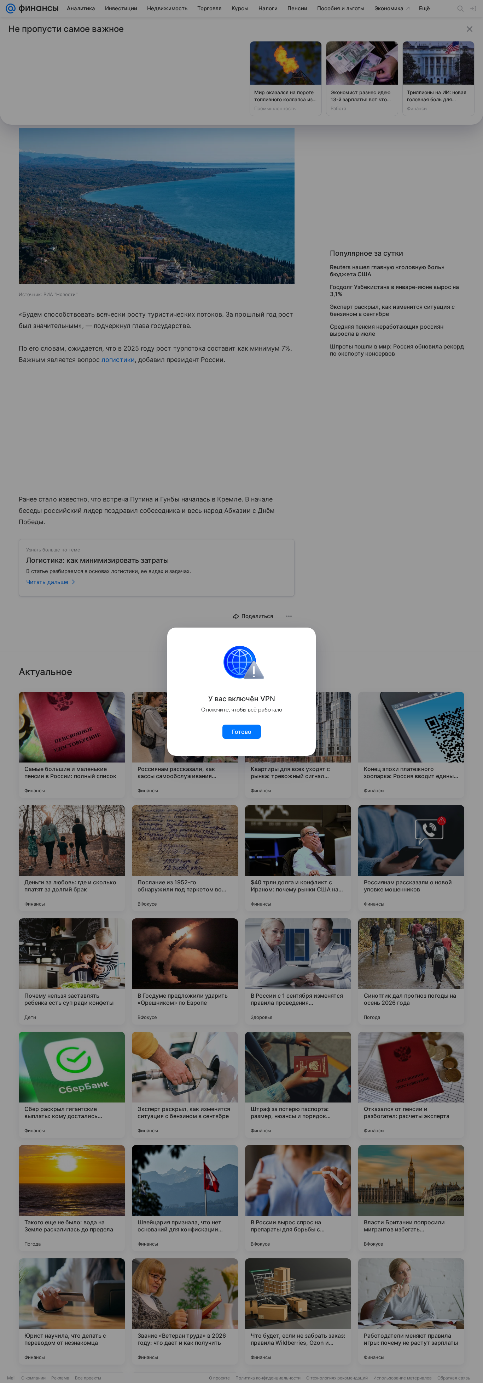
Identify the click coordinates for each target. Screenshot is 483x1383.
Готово (241, 731)
